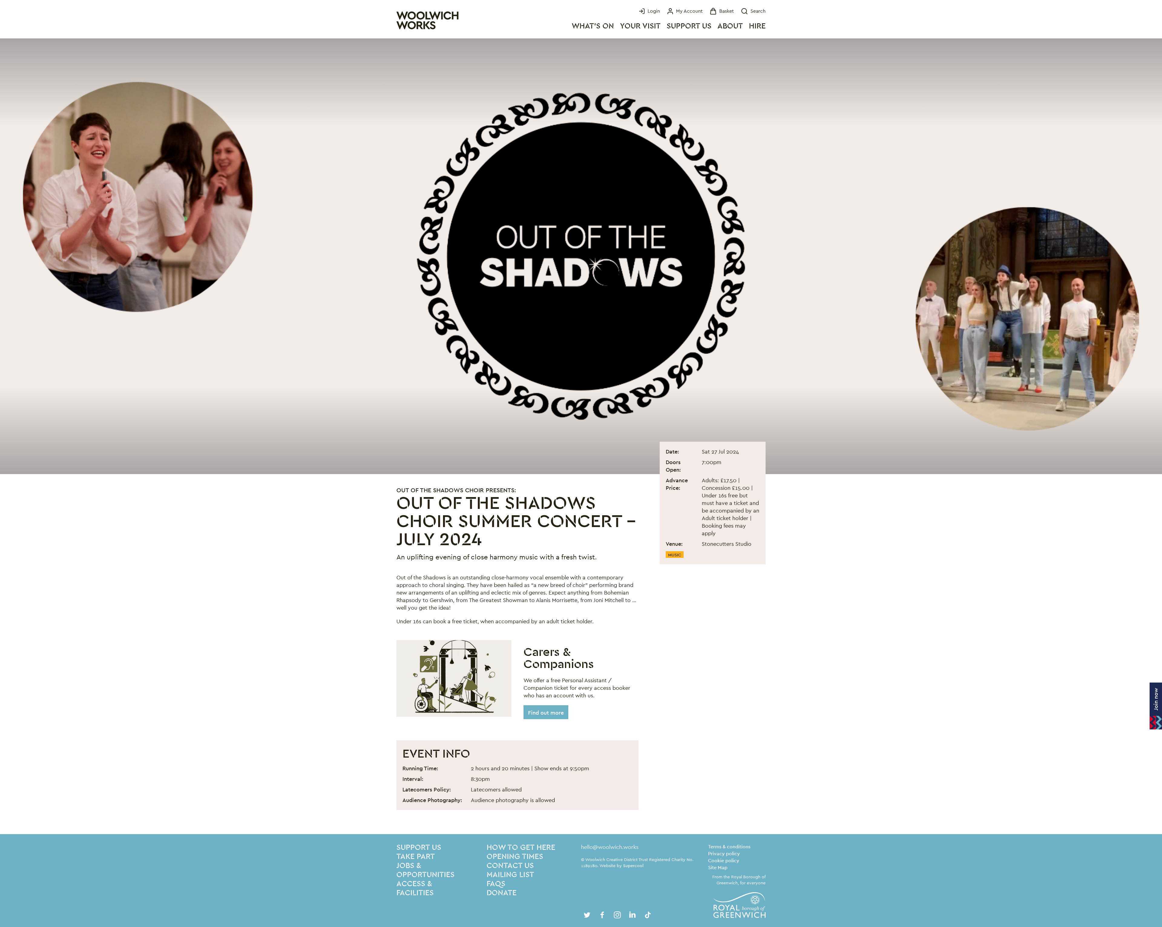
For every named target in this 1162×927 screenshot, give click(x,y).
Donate (502, 893)
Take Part (415, 856)
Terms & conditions (729, 846)
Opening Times (515, 856)
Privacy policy (724, 853)
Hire (757, 26)
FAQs (496, 884)
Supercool (633, 865)
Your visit (640, 26)
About (730, 26)
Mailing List (510, 875)
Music (674, 555)
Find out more (546, 712)
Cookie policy (723, 860)
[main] (581, 436)
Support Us (689, 26)
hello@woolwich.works (609, 846)
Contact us (510, 866)
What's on (593, 26)
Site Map (717, 867)
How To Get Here (521, 847)
